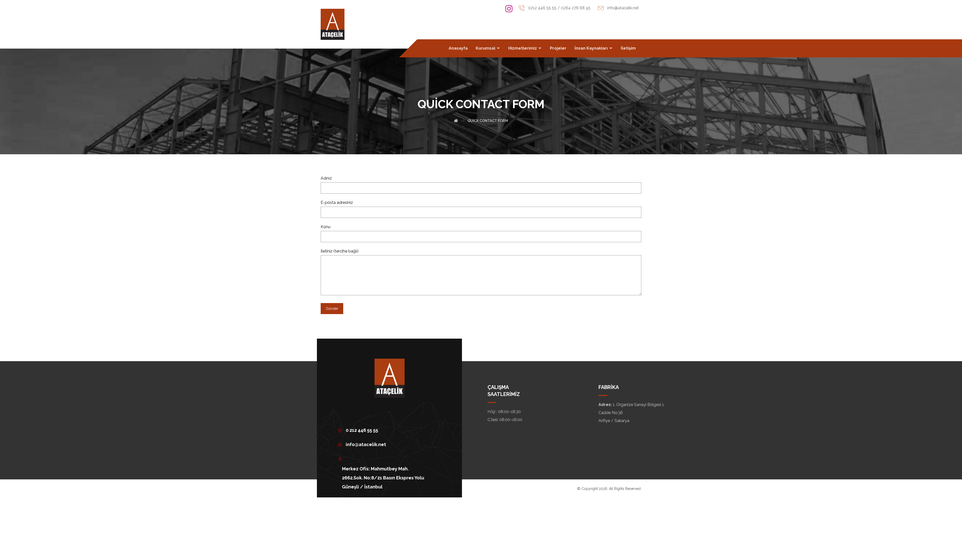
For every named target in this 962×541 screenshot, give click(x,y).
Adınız (326, 178)
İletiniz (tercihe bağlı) (339, 251)
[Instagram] (509, 9)
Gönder (332, 309)
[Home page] (456, 121)
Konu (325, 226)
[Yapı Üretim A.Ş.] (332, 24)
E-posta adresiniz (337, 202)
